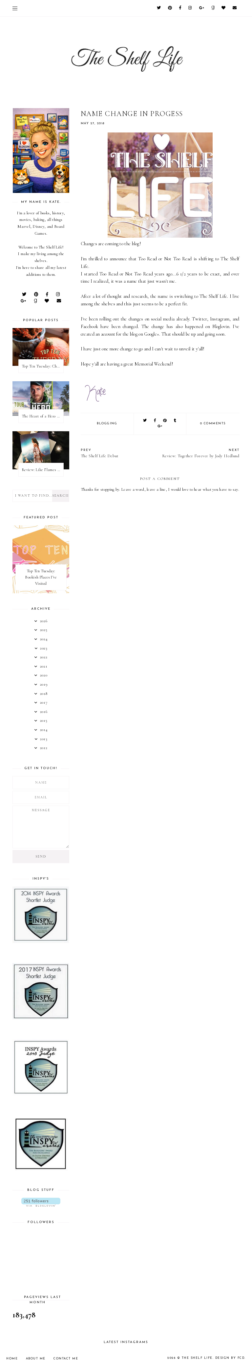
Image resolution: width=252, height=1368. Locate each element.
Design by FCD (230, 1357)
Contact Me (65, 1358)
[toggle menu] (14, 8)
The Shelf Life (197, 1357)
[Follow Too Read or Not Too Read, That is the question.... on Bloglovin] (40, 1202)
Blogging (107, 423)
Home (12, 1358)
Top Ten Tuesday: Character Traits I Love (42, 366)
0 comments (213, 423)
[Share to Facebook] (155, 421)
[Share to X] (145, 421)
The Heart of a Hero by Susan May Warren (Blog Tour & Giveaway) (42, 416)
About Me (36, 1358)
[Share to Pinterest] (165, 421)
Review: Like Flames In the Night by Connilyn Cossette (42, 469)
